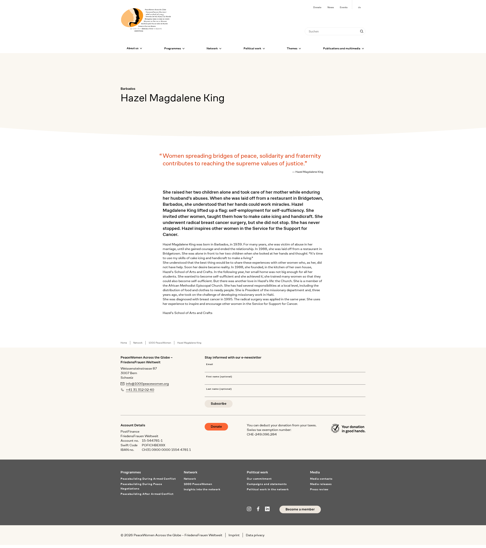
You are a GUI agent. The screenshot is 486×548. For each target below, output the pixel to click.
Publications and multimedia (341, 48)
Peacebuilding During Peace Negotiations (141, 486)
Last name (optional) (219, 389)
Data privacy (255, 535)
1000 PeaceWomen (160, 342)
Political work (252, 48)
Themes (292, 48)
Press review (319, 489)
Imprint (234, 535)
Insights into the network (202, 489)
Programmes (172, 48)
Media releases (321, 484)
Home (124, 342)
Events (343, 7)
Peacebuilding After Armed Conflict (147, 494)
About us (132, 48)
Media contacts (321, 479)
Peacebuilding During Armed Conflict (148, 479)
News (330, 7)
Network (212, 48)
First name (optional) (219, 376)
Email (209, 364)
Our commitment (259, 479)
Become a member (300, 509)
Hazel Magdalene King (189, 342)
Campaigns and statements (267, 484)
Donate (317, 7)
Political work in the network (268, 489)
